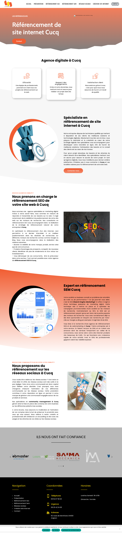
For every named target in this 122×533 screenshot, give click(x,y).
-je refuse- (55, 530)
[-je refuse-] (120, 529)
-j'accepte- (46, 530)
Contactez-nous (73, 171)
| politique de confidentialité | (71, 530)
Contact (19, 41)
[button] (10, 457)
